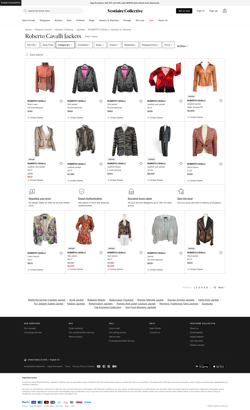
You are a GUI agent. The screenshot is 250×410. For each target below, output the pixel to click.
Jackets (80, 29)
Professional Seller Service (122, 340)
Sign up (213, 10)
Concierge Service (33, 332)
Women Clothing (64, 29)
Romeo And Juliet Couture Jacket (136, 304)
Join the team (196, 340)
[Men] (73, 20)
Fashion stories (197, 345)
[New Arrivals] (37, 20)
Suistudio (207, 304)
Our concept (30, 328)
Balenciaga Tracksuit (121, 300)
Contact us (155, 332)
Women (58, 20)
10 (215, 287)
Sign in (201, 10)
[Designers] (52, 20)
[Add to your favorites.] (61, 101)
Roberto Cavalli (43, 29)
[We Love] (147, 20)
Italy (72, 406)
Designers (45, 20)
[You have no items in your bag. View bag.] (225, 11)
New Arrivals (28, 20)
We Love (140, 20)
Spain (67, 406)
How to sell (114, 328)
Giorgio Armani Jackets (180, 300)
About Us (163, 20)
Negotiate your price (40, 198)
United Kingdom (36, 406)
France (24, 406)
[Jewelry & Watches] (121, 20)
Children (80, 20)
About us (194, 328)
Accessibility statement (34, 366)
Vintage (127, 20)
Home (28, 29)
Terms (67, 366)
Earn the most (185, 198)
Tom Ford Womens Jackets (140, 307)
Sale (151, 20)
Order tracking (76, 328)
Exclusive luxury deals (140, 198)
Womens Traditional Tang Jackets (178, 304)
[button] (225, 11)
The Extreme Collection (107, 307)
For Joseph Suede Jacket (48, 304)
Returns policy (75, 336)
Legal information (55, 366)
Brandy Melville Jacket (150, 300)
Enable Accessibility (10, 2)
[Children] (87, 20)
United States (49, 406)
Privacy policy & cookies (84, 366)
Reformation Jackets (101, 304)
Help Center (155, 328)
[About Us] (170, 20)
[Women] (64, 20)
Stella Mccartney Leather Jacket (47, 300)
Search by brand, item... (39, 10)
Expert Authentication (90, 198)
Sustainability (196, 332)
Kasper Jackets (76, 304)
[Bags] (96, 20)
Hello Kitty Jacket (208, 300)
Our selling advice (117, 332)
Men (69, 20)
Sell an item (184, 10)
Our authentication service (81, 332)
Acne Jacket (76, 300)
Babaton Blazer (96, 300)
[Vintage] (133, 20)
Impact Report (197, 336)
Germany (59, 406)
